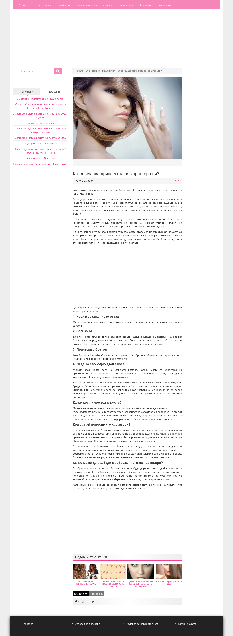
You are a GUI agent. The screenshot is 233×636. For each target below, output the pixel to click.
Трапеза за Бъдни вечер (40, 123)
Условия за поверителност (142, 623)
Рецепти (146, 5)
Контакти (29, 623)
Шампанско (164, 5)
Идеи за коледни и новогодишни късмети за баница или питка (40, 130)
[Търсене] (58, 71)
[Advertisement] (116, 40)
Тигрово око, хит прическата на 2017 (86, 582)
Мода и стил (108, 70)
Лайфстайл (64, 5)
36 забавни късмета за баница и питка (40, 98)
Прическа (96, 593)
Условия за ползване (87, 623)
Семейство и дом (87, 5)
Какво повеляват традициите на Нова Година (40, 164)
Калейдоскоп (126, 5)
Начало (25, 5)
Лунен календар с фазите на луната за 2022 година (40, 115)
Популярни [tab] (26, 91)
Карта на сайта (187, 623)
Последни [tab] (54, 91)
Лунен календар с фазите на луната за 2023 (40, 137)
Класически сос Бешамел (40, 158)
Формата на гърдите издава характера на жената (113, 583)
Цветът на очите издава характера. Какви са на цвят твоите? (140, 583)
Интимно (108, 5)
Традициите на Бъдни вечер (40, 143)
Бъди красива (44, 5)
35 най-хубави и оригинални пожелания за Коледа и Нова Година (40, 106)
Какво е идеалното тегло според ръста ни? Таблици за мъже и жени (40, 150)
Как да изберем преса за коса (169, 582)
